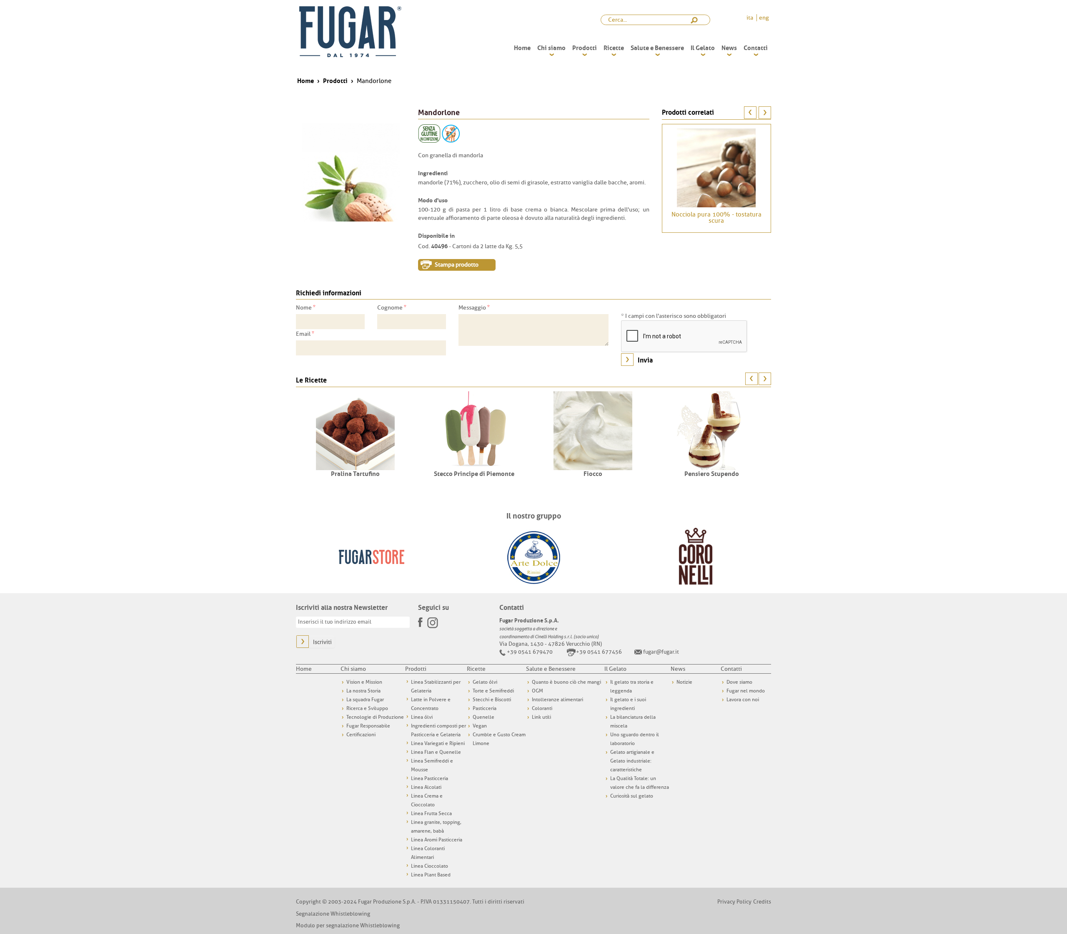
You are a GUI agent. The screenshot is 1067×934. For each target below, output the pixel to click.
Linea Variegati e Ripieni (438, 743)
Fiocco (593, 473)
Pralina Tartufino (355, 473)
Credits (762, 901)
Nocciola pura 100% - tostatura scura (716, 218)
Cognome (391, 307)
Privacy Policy (734, 901)
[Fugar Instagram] (432, 622)
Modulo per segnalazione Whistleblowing (348, 925)
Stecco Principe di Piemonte (474, 473)
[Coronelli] (695, 556)
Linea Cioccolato (429, 866)
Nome (306, 307)
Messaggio (474, 307)
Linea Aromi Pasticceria (436, 839)
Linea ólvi (422, 717)
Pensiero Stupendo (711, 473)
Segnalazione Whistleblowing (333, 913)
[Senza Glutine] (429, 133)
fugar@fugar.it (661, 651)
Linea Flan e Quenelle (436, 752)
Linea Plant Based (431, 874)
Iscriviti (322, 642)
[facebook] (421, 619)
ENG (764, 17)
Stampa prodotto (456, 264)
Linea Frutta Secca (431, 813)
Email (305, 333)
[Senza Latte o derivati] (451, 133)
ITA (750, 17)
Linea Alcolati (426, 787)
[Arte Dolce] (533, 556)
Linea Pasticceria (429, 778)
